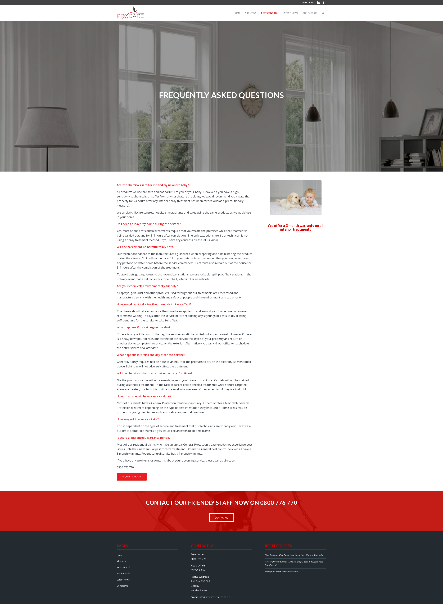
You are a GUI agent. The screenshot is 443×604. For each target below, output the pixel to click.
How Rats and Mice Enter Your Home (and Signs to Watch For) (294, 555)
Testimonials (123, 573)
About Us (121, 561)
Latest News (123, 579)
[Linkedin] (318, 2)
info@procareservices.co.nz (214, 597)
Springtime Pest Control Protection (281, 571)
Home (120, 555)
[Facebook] (323, 2)
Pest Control (123, 567)
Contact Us (122, 585)
